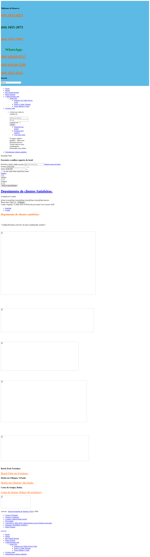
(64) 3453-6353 (12, 15)
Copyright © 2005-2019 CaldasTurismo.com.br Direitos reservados (28, 523)
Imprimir (8, 208)
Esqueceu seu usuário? (18, 132)
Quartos (3, 173)
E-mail (7, 210)
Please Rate (5, 202)
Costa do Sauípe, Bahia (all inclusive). (21, 492)
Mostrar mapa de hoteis (52, 164)
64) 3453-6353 (12, 73)
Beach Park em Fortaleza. (14, 473)
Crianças (4, 181)
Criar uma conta (19, 135)
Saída (3, 169)
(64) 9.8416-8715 (13, 57)
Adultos (3, 177)
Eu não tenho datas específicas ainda (16, 171)
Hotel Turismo (10, 527)
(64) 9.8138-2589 (13, 65)
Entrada (3, 167)
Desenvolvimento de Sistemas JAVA (20, 511)
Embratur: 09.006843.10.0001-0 (16, 525)
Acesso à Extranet (11, 515)
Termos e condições (12, 517)
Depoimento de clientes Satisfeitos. (26, 191)
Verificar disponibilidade (9, 186)
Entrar (12, 125)
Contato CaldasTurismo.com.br (16, 519)
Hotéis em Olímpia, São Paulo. (17, 482)
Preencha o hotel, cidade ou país (12, 164)
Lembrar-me (14, 122)
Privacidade (9, 521)
